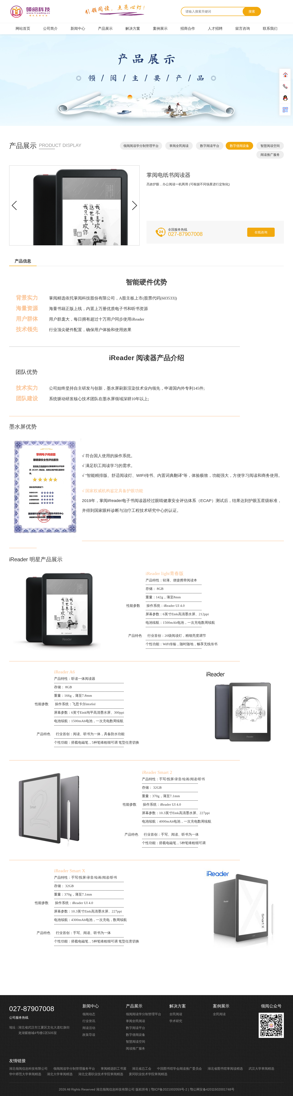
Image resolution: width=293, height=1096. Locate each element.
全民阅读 (175, 1014)
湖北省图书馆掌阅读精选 (225, 1068)
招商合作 (187, 28)
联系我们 (270, 28)
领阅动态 (88, 1014)
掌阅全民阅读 (179, 146)
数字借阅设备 (239, 146)
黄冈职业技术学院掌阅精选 (148, 1074)
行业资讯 (88, 1021)
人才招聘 (215, 28)
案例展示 (160, 28)
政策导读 (88, 1035)
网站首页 (23, 28)
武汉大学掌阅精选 (261, 1068)
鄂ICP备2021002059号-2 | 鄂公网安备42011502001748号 (192, 1089)
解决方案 (132, 28)
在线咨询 (261, 232)
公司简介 (50, 28)
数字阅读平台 (209, 146)
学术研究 (175, 1021)
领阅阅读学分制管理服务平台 (74, 1068)
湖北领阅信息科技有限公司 (28, 1068)
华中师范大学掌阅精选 (25, 1074)
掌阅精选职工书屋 (113, 1068)
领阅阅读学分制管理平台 (141, 146)
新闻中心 (78, 28)
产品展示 (105, 28)
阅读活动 (88, 1028)
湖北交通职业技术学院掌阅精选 (100, 1074)
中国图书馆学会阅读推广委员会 (179, 1068)
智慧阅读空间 (270, 146)
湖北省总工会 (141, 1068)
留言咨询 (242, 28)
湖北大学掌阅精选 (60, 1074)
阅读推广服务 (270, 155)
